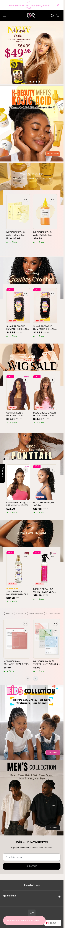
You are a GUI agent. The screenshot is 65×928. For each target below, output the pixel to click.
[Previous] (28, 678)
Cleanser (19, 614)
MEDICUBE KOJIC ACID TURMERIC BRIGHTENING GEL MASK (16, 233)
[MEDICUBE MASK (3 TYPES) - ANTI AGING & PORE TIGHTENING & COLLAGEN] (46, 638)
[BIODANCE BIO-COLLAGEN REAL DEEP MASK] (17, 638)
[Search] (52, 15)
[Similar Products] (25, 623)
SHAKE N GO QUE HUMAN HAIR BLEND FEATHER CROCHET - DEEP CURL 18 (17, 327)
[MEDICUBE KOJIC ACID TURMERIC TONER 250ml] (45, 211)
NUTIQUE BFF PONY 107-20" (43, 504)
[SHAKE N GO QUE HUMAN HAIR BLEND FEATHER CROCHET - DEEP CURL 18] (18, 305)
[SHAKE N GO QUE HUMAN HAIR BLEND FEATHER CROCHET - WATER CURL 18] (45, 305)
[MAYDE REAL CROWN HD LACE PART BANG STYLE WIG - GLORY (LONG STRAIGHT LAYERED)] (45, 392)
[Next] (35, 678)
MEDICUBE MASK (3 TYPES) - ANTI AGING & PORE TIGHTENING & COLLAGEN (45, 662)
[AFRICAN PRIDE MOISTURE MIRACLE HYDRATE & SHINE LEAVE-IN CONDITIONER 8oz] (18, 568)
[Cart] (57, 15)
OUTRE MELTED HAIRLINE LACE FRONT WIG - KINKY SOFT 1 (16, 414)
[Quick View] (25, 199)
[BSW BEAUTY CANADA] (31, 15)
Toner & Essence (55, 614)
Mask (8, 614)
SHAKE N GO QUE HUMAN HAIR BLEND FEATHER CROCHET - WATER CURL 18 (44, 327)
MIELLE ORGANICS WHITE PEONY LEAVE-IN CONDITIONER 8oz (45, 590)
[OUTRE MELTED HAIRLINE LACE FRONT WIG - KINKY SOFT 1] (18, 392)
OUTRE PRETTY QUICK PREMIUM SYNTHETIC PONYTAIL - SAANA (18, 504)
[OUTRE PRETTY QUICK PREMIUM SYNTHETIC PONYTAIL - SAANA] (18, 482)
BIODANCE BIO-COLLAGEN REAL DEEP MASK (15, 662)
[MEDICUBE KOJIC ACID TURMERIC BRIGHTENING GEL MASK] (18, 211)
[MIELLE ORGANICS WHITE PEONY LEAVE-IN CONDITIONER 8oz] (45, 568)
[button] (5, 15)
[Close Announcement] (57, 5)
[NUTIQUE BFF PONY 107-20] (45, 482)
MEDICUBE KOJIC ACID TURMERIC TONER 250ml (42, 233)
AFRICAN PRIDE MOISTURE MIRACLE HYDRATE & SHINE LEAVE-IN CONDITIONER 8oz (17, 593)
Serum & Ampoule (36, 614)
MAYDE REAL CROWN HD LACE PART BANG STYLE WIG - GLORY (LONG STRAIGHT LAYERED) (44, 414)
